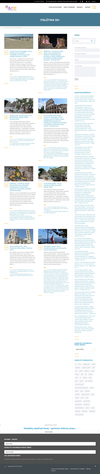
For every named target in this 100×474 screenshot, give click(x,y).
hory (13, 79)
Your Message (78, 66)
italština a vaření (18, 219)
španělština (92, 411)
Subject (77, 59)
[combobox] (85, 349)
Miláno (45, 291)
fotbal (92, 371)
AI (75, 364)
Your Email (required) (80, 53)
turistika (46, 89)
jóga (76, 381)
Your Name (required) (80, 47)
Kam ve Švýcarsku (53, 278)
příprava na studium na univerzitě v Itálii (58, 156)
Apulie (19, 143)
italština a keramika (24, 217)
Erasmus (87, 371)
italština (20, 79)
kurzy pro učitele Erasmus (81, 387)
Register (94, 1)
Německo (87, 391)
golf (82, 374)
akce (80, 364)
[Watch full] (18, 41)
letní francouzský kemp (56, 289)
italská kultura (65, 153)
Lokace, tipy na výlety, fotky (55, 282)
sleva (92, 394)
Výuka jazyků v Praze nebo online (59, 468)
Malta (76, 391)
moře (11, 80)
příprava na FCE (85, 394)
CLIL (76, 371)
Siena (31, 275)
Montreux (49, 291)
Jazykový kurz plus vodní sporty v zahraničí (56, 274)
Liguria (63, 289)
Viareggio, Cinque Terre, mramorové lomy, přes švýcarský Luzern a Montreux (55, 248)
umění (87, 408)
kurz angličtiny (88, 381)
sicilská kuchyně (50, 88)
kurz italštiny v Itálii (23, 145)
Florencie (48, 153)
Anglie (93, 364)
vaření (49, 89)
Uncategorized (64, 84)
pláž (16, 80)
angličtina (77, 367)
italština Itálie (15, 145)
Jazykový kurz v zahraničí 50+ (17, 140)
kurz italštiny (31, 79)
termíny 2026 (78, 404)
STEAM (77, 397)
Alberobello (15, 143)
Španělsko (84, 411)
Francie (77, 374)
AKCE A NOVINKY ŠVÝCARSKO (55, 271)
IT (80, 377)
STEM (82, 397)
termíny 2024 (63, 88)
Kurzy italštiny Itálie (21, 78)
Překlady (88, 468)
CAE (93, 367)
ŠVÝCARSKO (52, 284)
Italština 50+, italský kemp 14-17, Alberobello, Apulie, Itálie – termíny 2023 (21, 117)
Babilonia (48, 85)
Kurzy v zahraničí (69, 7)
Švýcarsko (62, 291)
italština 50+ (25, 79)
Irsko (76, 377)
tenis (87, 397)
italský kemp (28, 143)
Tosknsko (20, 80)
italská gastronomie (20, 216)
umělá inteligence (79, 408)
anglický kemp (86, 364)
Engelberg (59, 285)
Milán (47, 156)
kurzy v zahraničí (30, 78)
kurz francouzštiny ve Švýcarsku (61, 287)
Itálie (16, 79)
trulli (29, 145)
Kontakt (87, 7)
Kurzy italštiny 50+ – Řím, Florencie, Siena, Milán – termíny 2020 (21, 248)
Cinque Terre (54, 285)
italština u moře (49, 287)
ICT (86, 374)
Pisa (14, 80)
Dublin (80, 371)
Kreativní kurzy (61, 278)
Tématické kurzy (14, 272)
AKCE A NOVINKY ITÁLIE (20, 76)
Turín (47, 157)
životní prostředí (79, 414)
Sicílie (45, 88)
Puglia (51, 212)
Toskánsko (46, 292)
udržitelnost (86, 404)
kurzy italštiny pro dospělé (61, 87)
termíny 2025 (87, 401)
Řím (44, 157)
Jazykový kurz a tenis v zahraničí (56, 274)
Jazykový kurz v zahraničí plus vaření (59, 81)
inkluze (90, 374)
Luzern (67, 289)
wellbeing (77, 411)
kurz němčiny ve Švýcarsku (59, 288)
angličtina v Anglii (86, 367)
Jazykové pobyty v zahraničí (77, 468)
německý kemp (56, 291)
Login (89, 1)
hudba (56, 153)
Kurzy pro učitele (79, 384)
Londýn (91, 387)
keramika (46, 82)
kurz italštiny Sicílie (27, 219)
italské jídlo (55, 211)
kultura (81, 381)
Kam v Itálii (46, 278)
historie (53, 153)
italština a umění (57, 155)
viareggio (25, 80)
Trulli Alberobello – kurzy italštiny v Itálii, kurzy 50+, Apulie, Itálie (53, 185)
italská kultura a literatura (60, 85)
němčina (77, 394)
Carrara (48, 285)
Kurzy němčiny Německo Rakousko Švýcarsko (56, 280)
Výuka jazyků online (55, 7)
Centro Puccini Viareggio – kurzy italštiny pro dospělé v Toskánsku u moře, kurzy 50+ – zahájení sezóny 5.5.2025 (21, 53)
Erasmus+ (80, 7)
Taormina (57, 88)
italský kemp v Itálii (30, 139)
